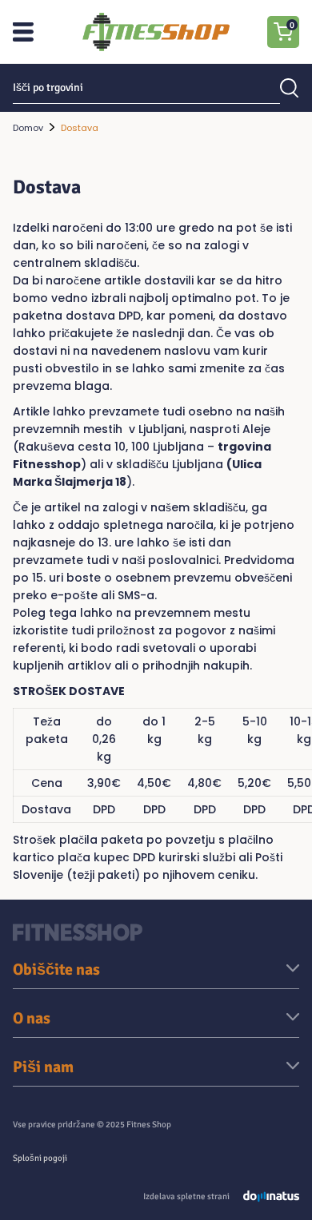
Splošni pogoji (40, 1158)
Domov (28, 127)
